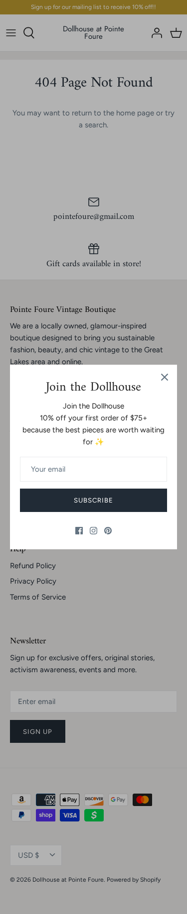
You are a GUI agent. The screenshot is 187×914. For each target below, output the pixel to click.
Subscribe (93, 500)
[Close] (165, 377)
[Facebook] (79, 530)
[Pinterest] (108, 530)
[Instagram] (93, 530)
